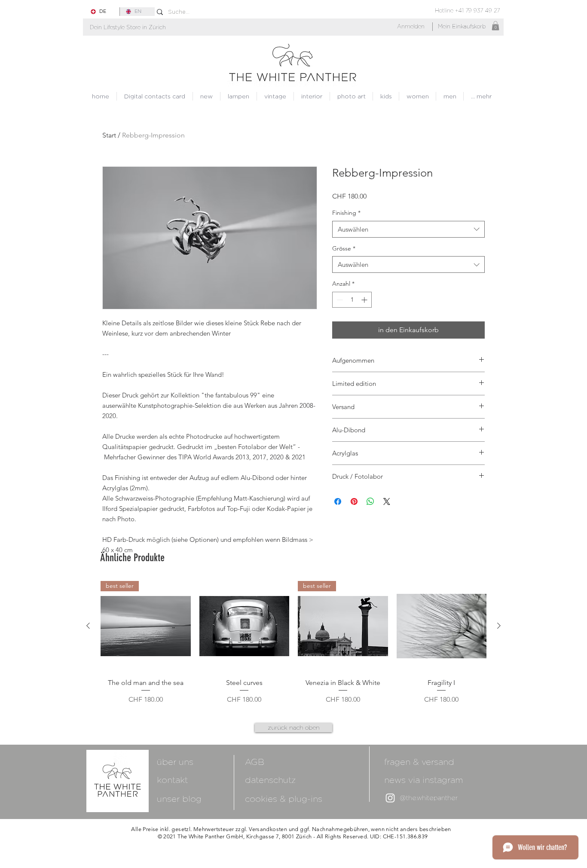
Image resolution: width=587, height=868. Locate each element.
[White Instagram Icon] (390, 798)
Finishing (346, 213)
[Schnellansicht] (244, 626)
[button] (128, 27)
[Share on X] (387, 501)
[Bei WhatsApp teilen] (370, 501)
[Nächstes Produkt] (499, 625)
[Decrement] (338, 299)
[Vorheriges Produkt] (88, 625)
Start (109, 135)
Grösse (343, 248)
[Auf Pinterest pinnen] (354, 501)
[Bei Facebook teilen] (338, 501)
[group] (293, 643)
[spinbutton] (352, 299)
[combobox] (408, 229)
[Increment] (365, 299)
